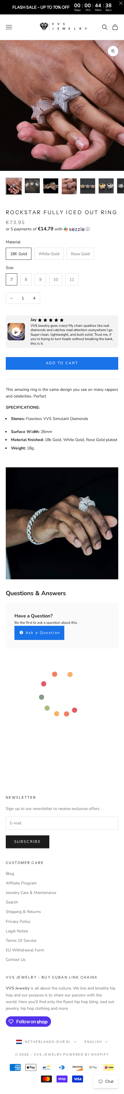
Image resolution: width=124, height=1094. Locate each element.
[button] (62, 229)
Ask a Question (42, 632)
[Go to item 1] (14, 186)
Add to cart (62, 363)
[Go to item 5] (88, 186)
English (93, 1042)
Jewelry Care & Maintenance (31, 892)
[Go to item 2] (32, 186)
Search (12, 902)
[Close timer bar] (121, 3)
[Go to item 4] (69, 186)
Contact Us (16, 959)
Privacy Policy (18, 921)
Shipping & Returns (23, 911)
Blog (10, 873)
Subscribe (27, 841)
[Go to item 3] (51, 186)
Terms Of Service (21, 940)
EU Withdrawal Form (25, 950)
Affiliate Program (21, 883)
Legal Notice (17, 931)
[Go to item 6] (106, 186)
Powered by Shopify (86, 1054)
